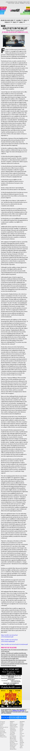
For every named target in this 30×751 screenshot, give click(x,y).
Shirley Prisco (13, 745)
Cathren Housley (14, 726)
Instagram (23, 3)
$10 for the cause (14, 717)
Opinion (2, 10)
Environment (25, 14)
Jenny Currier (13, 730)
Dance (21, 728)
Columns (18, 20)
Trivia (21, 746)
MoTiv (21, 747)
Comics (21, 22)
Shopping (22, 742)
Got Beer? (22, 736)
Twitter (22, 3)
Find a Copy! (26, 2)
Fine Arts (3, 7)
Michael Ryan (13, 738)
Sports (21, 743)
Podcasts (7, 22)
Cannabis (26, 12)
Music (2, 12)
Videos (25, 20)
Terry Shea (12, 747)
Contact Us (2, 730)
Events (15, 22)
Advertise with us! (4, 727)
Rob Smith (12, 742)
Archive (17, 3)
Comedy (22, 725)
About (1, 725)
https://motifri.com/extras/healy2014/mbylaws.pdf (14, 644)
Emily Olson (12, 728)
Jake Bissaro (13, 729)
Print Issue (11, 3)
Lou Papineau (13, 736)
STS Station (12, 746)
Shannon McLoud (14, 743)
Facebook (20, 3)
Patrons (20, 2)
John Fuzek (12, 733)
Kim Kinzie (12, 734)
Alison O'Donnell (13, 724)
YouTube (27, 3)
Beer (28, 9)
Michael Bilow (8, 32)
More (21, 737)
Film (21, 732)
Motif (15, 10)
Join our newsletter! (11, 2)
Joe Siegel (12, 732)
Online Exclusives (5, 20)
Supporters (2, 735)
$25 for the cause (22, 717)
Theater (3, 9)
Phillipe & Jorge (13, 741)
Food (28, 7)
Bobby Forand (13, 725)
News (2, 13)
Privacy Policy (3, 736)
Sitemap (2, 734)
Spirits (27, 10)
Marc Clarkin (13, 737)
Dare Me (22, 729)
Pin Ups (21, 741)
